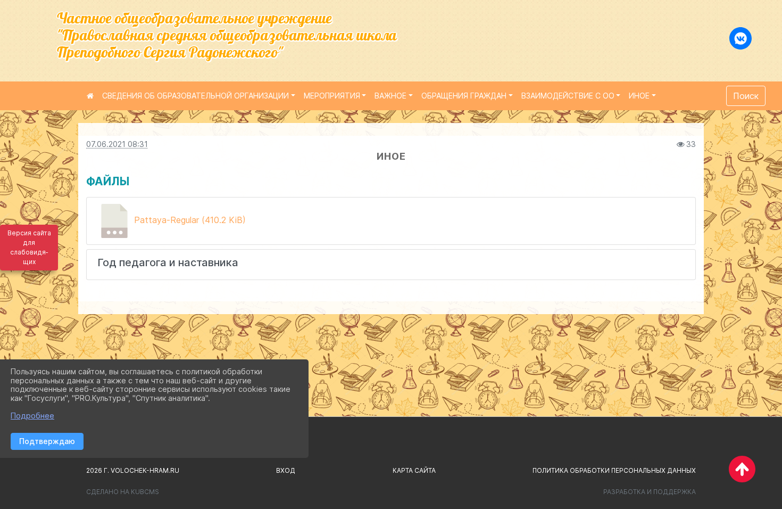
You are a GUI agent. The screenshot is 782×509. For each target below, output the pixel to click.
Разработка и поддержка (649, 492)
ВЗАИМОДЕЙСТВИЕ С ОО (567, 95)
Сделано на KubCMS (122, 492)
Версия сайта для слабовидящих (29, 247)
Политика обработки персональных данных (614, 470)
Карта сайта (414, 470)
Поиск (746, 96)
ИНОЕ (639, 95)
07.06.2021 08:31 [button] (117, 144)
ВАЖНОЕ (390, 95)
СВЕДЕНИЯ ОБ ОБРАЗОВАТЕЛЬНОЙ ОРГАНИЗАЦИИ (195, 95)
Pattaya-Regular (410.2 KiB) (188, 220)
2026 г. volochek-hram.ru (132, 470)
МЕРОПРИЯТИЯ (332, 95)
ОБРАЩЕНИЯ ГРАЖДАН (463, 95)
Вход (285, 470)
